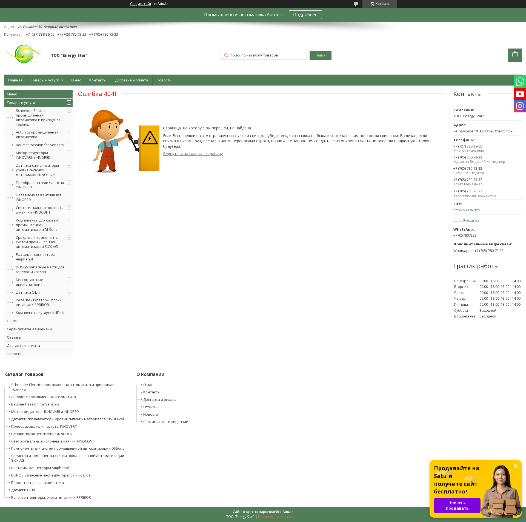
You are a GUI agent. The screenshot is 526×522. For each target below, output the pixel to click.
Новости (164, 80)
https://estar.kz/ (466, 210)
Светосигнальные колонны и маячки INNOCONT (40, 210)
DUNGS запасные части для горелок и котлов (40, 269)
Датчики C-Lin (28, 292)
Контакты (98, 80)
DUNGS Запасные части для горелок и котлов (51, 475)
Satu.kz (287, 511)
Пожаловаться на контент (279, 516)
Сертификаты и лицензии (29, 329)
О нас (76, 80)
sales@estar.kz (466, 220)
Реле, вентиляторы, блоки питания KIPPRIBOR (39, 302)
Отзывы (14, 337)
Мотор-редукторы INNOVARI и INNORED (33, 155)
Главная (15, 80)
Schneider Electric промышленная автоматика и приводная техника (38, 117)
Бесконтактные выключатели (29, 282)
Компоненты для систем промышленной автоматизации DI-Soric (37, 225)
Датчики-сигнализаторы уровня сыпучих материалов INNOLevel (37, 170)
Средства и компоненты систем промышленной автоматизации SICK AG (37, 242)
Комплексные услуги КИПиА (40, 312)
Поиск (320, 55)
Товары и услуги (45, 80)
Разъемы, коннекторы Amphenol (36, 257)
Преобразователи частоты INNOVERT (40, 185)
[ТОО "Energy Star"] (25, 56)
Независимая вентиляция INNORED (38, 197)
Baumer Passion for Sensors (40, 144)
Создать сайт (140, 4)
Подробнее (305, 15)
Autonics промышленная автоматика (37, 134)
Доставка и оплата (131, 80)
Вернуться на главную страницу (193, 153)
